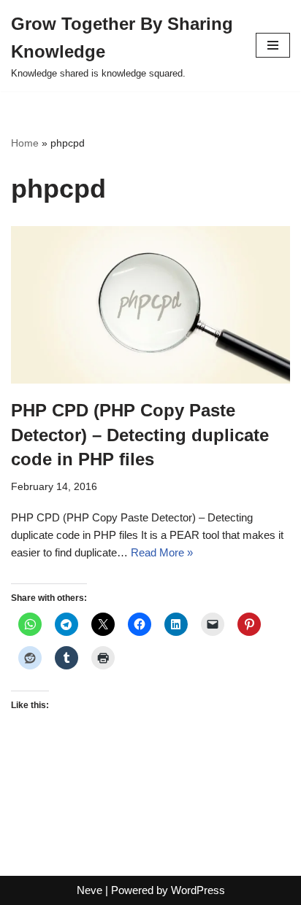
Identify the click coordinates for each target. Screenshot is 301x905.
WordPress (198, 890)
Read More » (162, 552)
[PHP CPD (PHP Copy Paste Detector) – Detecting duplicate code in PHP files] (150, 305)
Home (25, 143)
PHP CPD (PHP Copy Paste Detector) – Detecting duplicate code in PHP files (140, 434)
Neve (89, 890)
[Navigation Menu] (273, 45)
